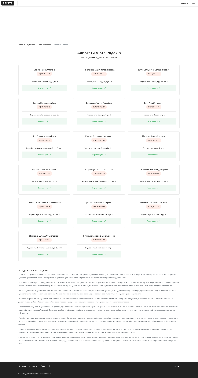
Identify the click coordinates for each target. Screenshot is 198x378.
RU (178, 366)
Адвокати (33, 366)
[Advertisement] (99, 26)
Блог (43, 366)
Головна (22, 366)
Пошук (51, 366)
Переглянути (42, 88)
